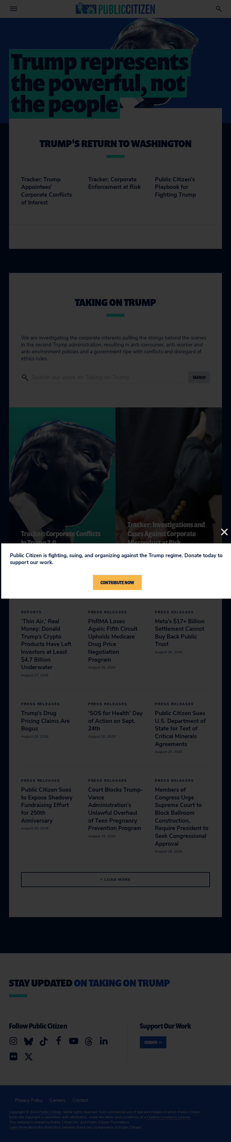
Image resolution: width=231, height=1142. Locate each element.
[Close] (224, 532)
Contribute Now (117, 582)
